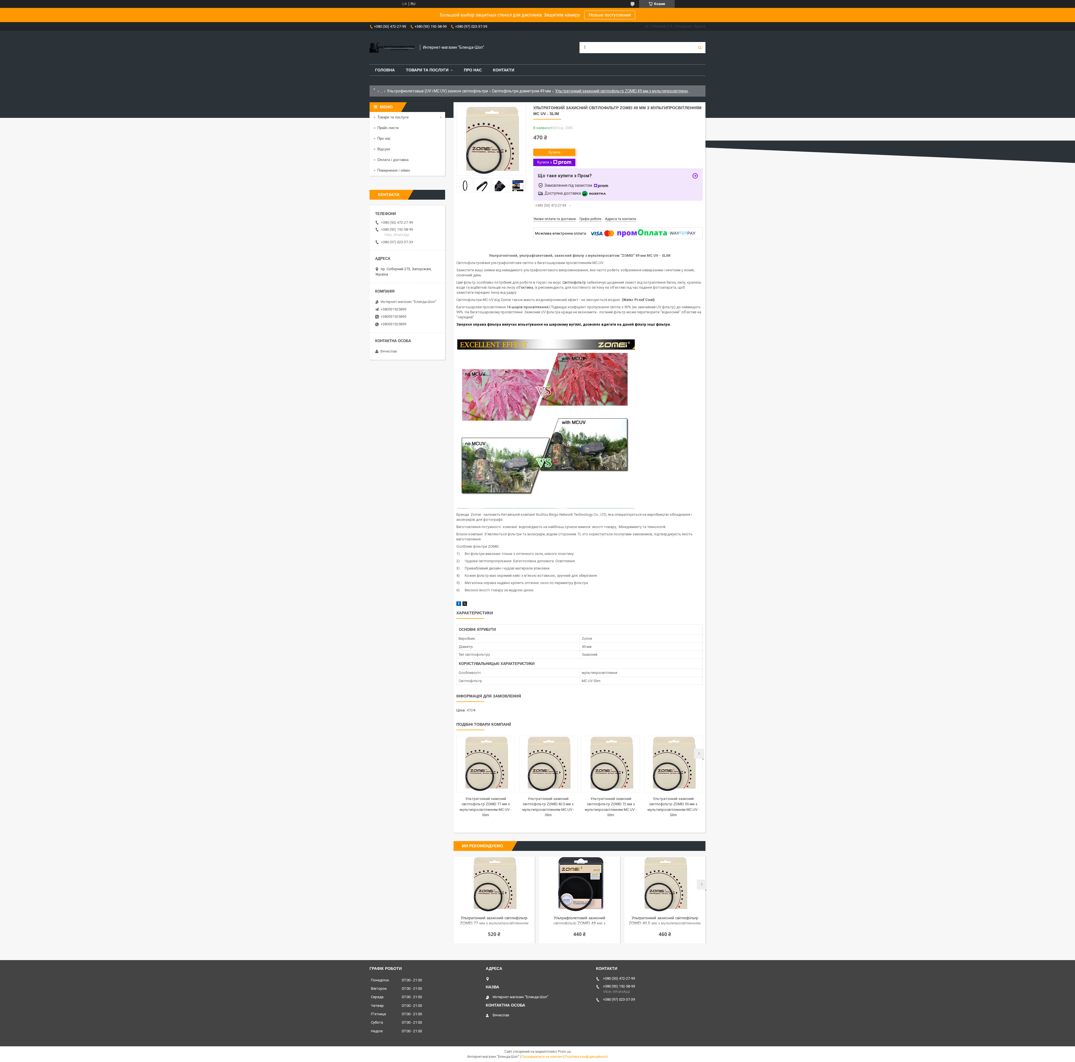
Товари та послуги (427, 70)
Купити (554, 152)
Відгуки (383, 149)
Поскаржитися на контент (542, 1057)
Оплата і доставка (392, 160)
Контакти (503, 70)
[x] (464, 605)
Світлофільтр (574, 282)
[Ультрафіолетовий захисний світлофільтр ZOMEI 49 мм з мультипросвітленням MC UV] (579, 884)
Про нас (473, 70)
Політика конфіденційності (586, 1057)
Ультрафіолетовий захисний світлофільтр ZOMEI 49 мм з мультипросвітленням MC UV (579, 921)
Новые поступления (610, 15)
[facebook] (458, 605)
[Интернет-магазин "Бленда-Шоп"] (392, 48)
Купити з (544, 162)
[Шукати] (699, 47)
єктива (527, 287)
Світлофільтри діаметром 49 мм (521, 91)
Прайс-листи (388, 128)
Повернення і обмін (393, 170)
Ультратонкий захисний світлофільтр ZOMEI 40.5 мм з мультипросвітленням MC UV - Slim (665, 921)
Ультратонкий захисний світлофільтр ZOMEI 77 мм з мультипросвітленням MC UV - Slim (494, 921)
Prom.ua (564, 1052)
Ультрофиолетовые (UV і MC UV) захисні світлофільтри (437, 91)
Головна (385, 70)
